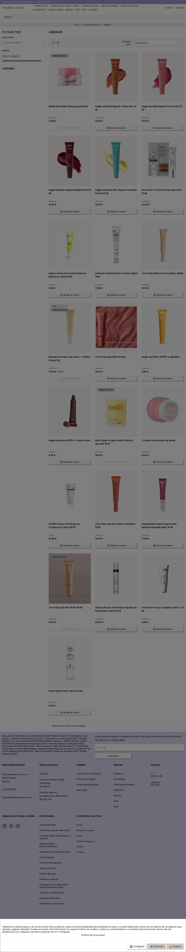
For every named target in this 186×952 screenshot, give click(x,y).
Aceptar (175, 946)
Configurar (136, 946)
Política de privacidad (93, 934)
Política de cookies (88, 929)
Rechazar (156, 946)
